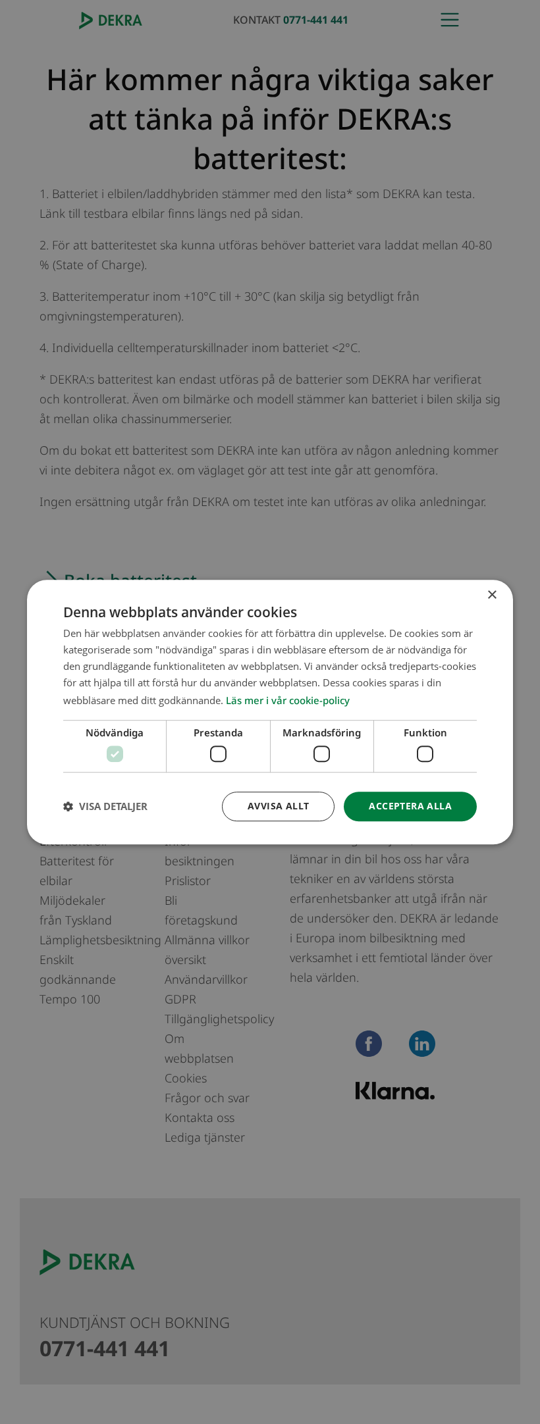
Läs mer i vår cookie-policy (288, 700)
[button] (105, 806)
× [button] (492, 595)
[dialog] (270, 712)
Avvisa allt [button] (278, 806)
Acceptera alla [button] (410, 806)
